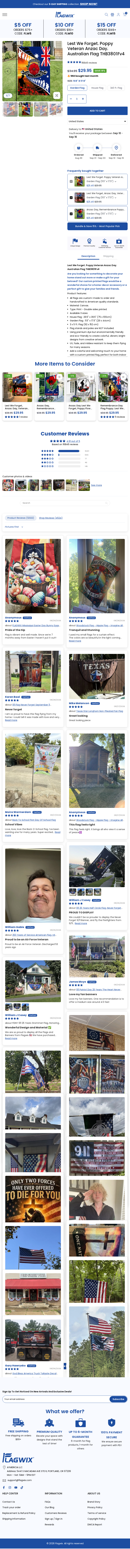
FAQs (47, 1501)
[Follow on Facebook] (3, 1487)
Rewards (49, 1524)
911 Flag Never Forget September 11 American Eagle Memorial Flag (27, 706)
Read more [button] (75, 640)
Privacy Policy (95, 1507)
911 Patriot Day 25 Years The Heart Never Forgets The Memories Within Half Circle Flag (94, 991)
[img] (65, 441)
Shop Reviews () (51, 517)
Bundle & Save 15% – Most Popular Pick (97, 226)
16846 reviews (89, 62)
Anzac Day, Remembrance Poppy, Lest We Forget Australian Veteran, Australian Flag (106, 209)
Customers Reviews (56, 1513)
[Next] (57, 71)
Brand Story (94, 1501)
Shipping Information (14, 1518)
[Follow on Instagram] (9, 1487)
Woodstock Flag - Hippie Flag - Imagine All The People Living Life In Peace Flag (96, 627)
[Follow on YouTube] (15, 1487)
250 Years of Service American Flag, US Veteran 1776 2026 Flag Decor (30, 936)
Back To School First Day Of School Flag (34, 819)
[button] (47, 451)
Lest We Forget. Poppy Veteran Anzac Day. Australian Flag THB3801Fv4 (106, 177)
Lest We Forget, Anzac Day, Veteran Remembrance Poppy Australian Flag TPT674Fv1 (106, 193)
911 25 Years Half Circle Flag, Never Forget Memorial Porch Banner (95, 909)
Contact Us (8, 1501)
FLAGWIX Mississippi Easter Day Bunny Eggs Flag (32, 627)
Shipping (108, 256)
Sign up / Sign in (53, 1518)
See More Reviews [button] (65, 1366)
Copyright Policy (96, 1518)
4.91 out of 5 (73, 441)
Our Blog (49, 1507)
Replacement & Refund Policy (18, 1513)
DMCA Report (95, 1524)
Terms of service (97, 1513)
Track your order (11, 1507)
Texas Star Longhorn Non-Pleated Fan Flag (99, 711)
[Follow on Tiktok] (21, 1487)
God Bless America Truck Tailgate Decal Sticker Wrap (30, 1375)
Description (88, 256)
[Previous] (8, 71)
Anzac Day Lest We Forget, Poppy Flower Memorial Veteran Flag (81, 410)
